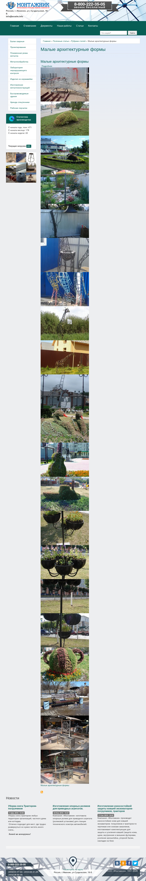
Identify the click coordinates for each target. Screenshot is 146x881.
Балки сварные (17, 41)
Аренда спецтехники (20, 102)
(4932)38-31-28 (31, 871)
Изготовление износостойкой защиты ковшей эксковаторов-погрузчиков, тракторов (115, 808)
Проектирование (18, 47)
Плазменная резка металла (19, 54)
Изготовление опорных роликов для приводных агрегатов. (71, 807)
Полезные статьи (61, 41)
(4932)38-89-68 (15, 874)
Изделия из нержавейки (21, 78)
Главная (14, 25)
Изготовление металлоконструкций (20, 86)
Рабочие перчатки (18, 107)
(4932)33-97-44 (15, 871)
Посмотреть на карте (73, 869)
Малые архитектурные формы (55, 785)
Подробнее (47, 66)
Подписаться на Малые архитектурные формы (42, 792)
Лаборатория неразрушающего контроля (18, 70)
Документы (46, 25)
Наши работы (64, 25)
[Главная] (27, 5)
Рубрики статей (78, 41)
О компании (30, 25)
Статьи (80, 25)
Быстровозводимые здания (19, 95)
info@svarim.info (14, 16)
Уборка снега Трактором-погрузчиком (22, 807)
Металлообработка (19, 61)
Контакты (93, 25)
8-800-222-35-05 (89, 4)
